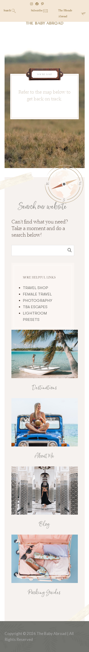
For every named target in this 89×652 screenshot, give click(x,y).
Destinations (44, 388)
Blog (44, 524)
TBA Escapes (35, 307)
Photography (37, 300)
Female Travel (37, 294)
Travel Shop (35, 288)
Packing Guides (44, 592)
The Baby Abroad (44, 23)
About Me (44, 456)
